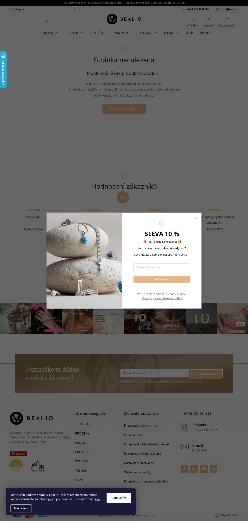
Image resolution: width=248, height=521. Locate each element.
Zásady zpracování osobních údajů (162, 298)
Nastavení (21, 508)
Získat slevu (162, 279)
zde (97, 499)
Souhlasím (118, 498)
